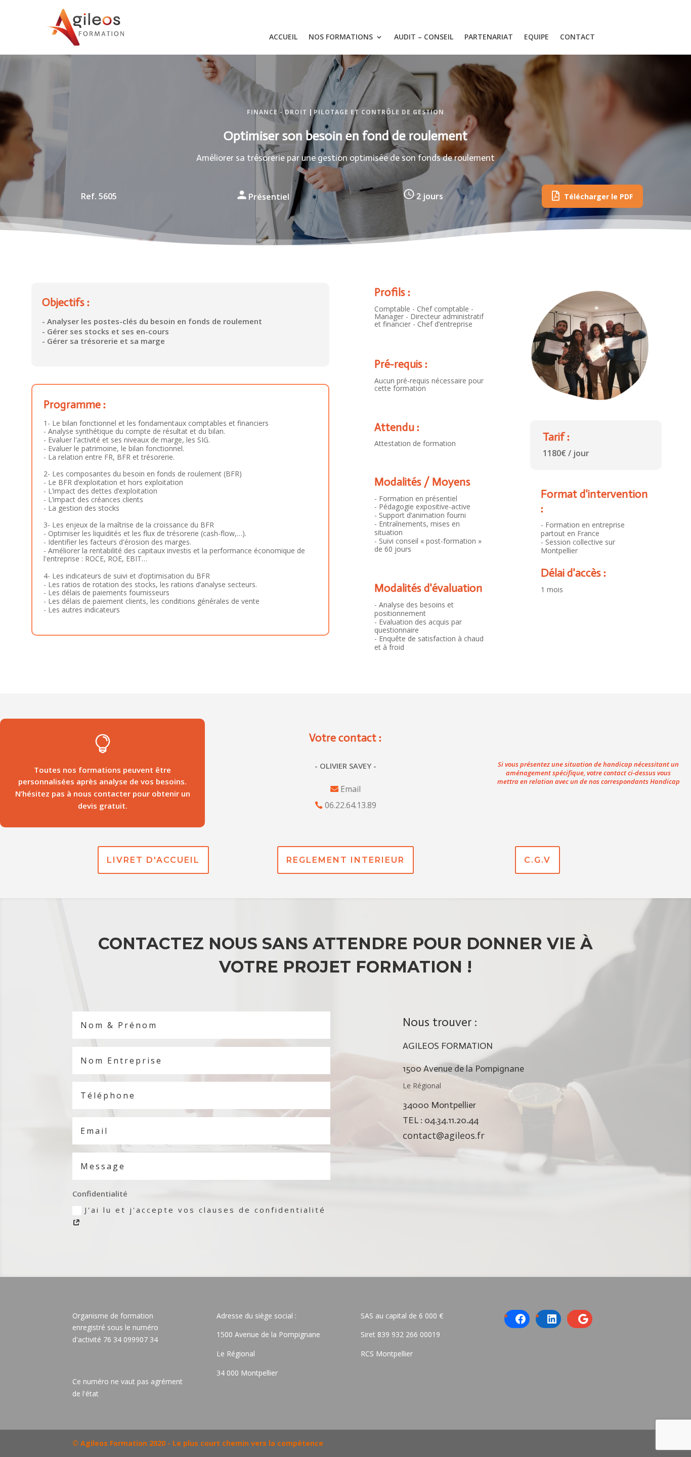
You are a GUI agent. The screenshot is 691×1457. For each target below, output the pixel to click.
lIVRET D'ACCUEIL (153, 860)
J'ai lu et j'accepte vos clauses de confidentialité (205, 1210)
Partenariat (488, 37)
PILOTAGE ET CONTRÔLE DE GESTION (379, 112)
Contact (577, 37)
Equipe (536, 37)
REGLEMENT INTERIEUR (345, 860)
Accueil (283, 37)
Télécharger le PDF (597, 196)
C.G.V (537, 860)
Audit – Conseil (423, 37)
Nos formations (341, 37)
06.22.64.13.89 (350, 805)
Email (350, 788)
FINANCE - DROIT (277, 112)
